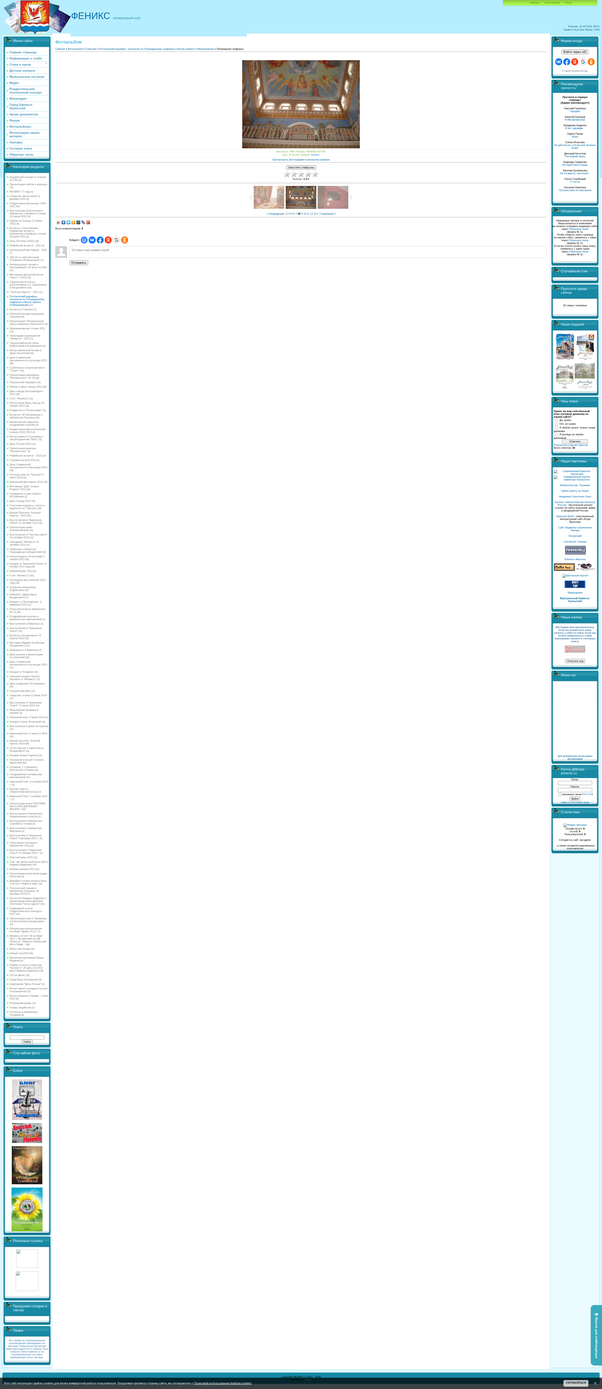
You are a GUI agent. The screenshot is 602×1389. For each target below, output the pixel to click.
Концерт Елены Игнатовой (25, 721)
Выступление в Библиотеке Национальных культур (26, 815)
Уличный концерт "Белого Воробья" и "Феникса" (25, 678)
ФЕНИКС (90, 16)
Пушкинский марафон (23, 382)
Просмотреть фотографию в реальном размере (301, 159)
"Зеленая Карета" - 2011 (24, 292)
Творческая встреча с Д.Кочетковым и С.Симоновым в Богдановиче (28, 284)
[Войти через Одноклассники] (124, 240)
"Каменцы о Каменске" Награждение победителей (25, 550)
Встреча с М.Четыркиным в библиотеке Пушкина (26, 416)
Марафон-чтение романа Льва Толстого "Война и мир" (28, 882)
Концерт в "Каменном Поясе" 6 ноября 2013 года (28, 565)
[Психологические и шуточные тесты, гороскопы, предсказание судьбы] (27, 1267)
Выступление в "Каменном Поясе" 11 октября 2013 (26, 521)
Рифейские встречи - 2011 (25, 245)
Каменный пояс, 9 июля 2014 (27, 717)
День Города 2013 (20, 501)
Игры (575, 136)
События (90, 48)
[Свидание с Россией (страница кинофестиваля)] (27, 1230)
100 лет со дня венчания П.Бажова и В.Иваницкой (24, 258)
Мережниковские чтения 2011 (27, 328)
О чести (575, 181)
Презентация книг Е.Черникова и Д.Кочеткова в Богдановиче (28, 920)
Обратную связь (579, 229)
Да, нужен (565, 420)
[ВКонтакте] (63, 222)
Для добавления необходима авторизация (575, 757)
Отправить (78, 262)
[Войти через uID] (84, 240)
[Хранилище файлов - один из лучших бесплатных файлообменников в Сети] (27, 1290)
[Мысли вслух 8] (564, 387)
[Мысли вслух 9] (585, 387)
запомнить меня (572, 794)
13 (315, 213)
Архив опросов (579, 445)
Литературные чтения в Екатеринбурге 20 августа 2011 (28, 266)
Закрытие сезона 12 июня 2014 (28, 695)
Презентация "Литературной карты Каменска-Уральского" (27, 322)
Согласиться (576, 1382)
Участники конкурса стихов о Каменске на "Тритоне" (27, 507)
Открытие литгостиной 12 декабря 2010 (25, 197)
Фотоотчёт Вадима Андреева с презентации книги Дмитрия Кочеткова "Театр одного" (28, 901)
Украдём (575, 111)
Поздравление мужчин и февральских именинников (26, 618)
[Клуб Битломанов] (27, 1142)
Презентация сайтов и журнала (28, 184)
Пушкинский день (20, 690)
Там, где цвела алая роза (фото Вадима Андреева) (29, 863)
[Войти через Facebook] (100, 240)
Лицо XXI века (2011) (22, 241)
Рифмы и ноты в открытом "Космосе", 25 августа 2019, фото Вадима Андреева (26, 968)
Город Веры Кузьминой (23, 979)
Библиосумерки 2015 (22, 869)
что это (587, 794)
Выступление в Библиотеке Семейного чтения (26, 822)
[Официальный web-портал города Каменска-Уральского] (575, 479)
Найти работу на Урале (575, 490)
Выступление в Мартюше (25, 623)
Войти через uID (574, 52)
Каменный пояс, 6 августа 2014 (28, 733)
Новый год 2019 (19, 953)
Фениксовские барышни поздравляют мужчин (24, 423)
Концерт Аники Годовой (23, 755)
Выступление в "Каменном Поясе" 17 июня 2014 (26, 704)
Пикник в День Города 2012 (26, 386)
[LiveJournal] (83, 222)
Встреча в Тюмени (21, 309)
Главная (534, 2)
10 (304, 213)
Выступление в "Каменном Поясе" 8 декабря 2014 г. (26, 837)
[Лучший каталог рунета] (575, 587)
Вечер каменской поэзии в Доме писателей (25, 351)
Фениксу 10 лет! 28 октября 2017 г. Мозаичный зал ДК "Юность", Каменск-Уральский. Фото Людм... (28, 940)
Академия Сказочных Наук (575, 496)
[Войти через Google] (116, 240)
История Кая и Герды (575, 164)
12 (311, 213)
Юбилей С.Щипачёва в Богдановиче (23, 596)
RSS (597, 29)
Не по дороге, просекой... (575, 173)
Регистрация (552, 2)
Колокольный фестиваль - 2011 (28, 249)
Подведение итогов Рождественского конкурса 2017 (26, 911)
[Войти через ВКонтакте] (92, 240)
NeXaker (315, 155)
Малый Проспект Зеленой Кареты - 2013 (25, 514)
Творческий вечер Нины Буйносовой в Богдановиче (26, 344)
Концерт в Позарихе (22, 671)
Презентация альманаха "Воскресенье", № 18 (24, 376)
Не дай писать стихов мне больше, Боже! (575, 146)
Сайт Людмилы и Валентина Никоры (575, 529)
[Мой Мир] (78, 222)
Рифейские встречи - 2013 (25, 455)
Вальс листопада (20, 948)
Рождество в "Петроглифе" (26, 410)
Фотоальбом (75, 48)
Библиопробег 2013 (21, 571)
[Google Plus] (88, 222)
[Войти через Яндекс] (108, 240)
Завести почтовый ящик (575, 802)
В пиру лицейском (20, 1007)
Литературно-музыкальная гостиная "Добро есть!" (26, 930)
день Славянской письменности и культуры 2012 (28, 359)
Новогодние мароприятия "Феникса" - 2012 (25, 337)
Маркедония (575, 592)
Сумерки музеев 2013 (23, 460)
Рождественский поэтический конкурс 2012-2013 (27, 430)
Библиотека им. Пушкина (575, 485)
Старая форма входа (575, 70)
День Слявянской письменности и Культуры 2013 (28, 466)
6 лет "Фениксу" (19, 575)
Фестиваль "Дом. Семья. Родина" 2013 (24, 488)
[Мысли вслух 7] (585, 359)
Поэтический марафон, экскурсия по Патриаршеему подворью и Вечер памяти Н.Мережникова (27, 300)
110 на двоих (17, 975)
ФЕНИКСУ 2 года (20, 191)
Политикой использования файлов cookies (222, 1383)
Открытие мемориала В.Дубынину (23, 588)
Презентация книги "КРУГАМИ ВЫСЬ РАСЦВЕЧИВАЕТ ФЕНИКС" (27, 806)
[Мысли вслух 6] (565, 359)
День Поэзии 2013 (20, 443)
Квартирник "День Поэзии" (25, 984)
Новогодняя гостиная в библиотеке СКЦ (23, 844)
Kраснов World (565, 516)
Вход (568, 2)
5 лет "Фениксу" (19, 398)
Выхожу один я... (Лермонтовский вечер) (24, 790)
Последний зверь (575, 156)
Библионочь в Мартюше (24, 650)
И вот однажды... (575, 128)
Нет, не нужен (567, 423)
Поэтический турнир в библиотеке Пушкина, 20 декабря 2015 (24, 891)
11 (308, 213)
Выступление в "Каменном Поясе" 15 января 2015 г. (26, 851)
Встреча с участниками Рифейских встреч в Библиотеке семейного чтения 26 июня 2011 (28, 232)
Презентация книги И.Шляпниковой (21, 528)
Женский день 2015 (21, 857)
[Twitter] (68, 222)
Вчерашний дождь (20, 1003)
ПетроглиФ (575, 536)
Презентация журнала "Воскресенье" (23, 450)
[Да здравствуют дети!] (585, 569)
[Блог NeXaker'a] (27, 1118)
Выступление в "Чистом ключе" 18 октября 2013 (28, 536)
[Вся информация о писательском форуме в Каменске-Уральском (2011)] (27, 1183)
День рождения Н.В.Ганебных (27, 683)
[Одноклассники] (73, 222)
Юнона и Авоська (575, 559)
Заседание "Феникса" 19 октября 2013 (24, 543)
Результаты (561, 445)
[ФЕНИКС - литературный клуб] (575, 649)
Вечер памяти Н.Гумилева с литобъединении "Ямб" (26, 438)
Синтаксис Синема (575, 541)
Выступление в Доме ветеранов (29, 726)
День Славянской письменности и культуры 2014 (28, 663)
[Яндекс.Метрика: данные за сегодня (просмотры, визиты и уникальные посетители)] (575, 825)
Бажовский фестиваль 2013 (26, 481)
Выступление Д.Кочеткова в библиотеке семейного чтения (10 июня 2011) (28, 213)
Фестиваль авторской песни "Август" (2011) (26, 276)
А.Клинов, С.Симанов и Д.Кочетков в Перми (23, 768)
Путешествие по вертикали (575, 190)
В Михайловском (575, 119)
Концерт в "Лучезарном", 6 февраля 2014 (25, 603)
